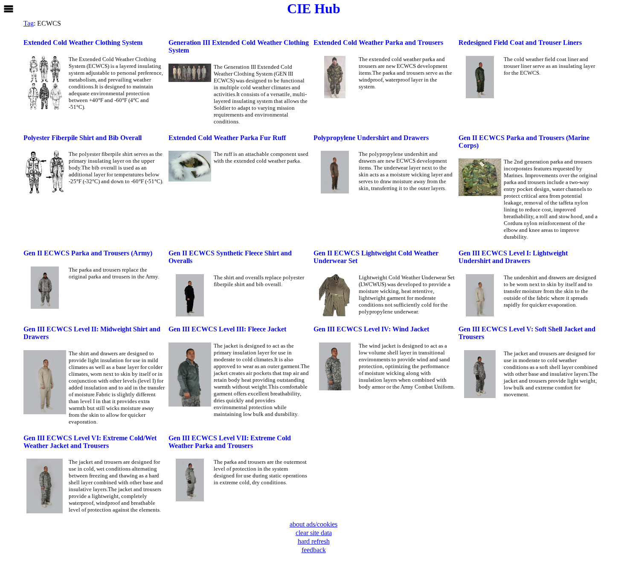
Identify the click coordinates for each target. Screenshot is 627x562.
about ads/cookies (313, 524)
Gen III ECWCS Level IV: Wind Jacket (371, 329)
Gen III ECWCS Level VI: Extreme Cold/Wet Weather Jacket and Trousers (90, 441)
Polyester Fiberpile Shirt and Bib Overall (82, 137)
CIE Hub (313, 8)
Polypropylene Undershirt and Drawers (371, 137)
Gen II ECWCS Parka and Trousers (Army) (87, 253)
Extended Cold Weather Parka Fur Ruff (227, 137)
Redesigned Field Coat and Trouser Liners (520, 42)
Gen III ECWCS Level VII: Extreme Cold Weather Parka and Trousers (229, 441)
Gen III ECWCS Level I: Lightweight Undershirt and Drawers (513, 256)
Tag (28, 23)
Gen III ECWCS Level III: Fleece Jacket (227, 329)
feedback (314, 549)
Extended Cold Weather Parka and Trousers (378, 42)
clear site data (314, 532)
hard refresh (314, 541)
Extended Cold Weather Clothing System (82, 42)
